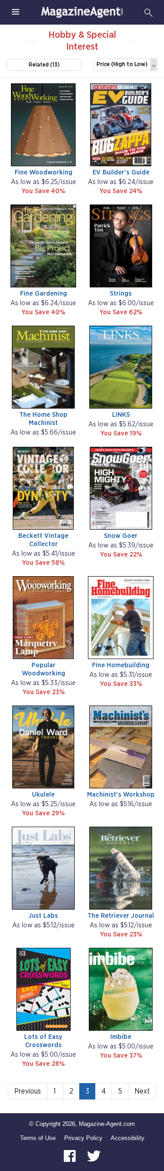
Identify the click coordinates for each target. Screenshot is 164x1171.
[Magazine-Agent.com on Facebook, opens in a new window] (70, 1155)
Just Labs (43, 915)
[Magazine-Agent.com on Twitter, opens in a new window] (94, 1155)
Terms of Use (38, 1138)
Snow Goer (121, 535)
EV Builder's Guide (120, 172)
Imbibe (120, 1036)
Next (142, 1091)
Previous (27, 1091)
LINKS (121, 414)
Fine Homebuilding (120, 665)
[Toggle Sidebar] (15, 12)
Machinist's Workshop (120, 794)
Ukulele (43, 794)
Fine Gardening (43, 293)
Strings (121, 293)
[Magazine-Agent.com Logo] (82, 12)
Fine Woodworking (43, 172)
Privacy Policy (83, 1138)
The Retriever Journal (120, 915)
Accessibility (127, 1138)
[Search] (148, 12)
